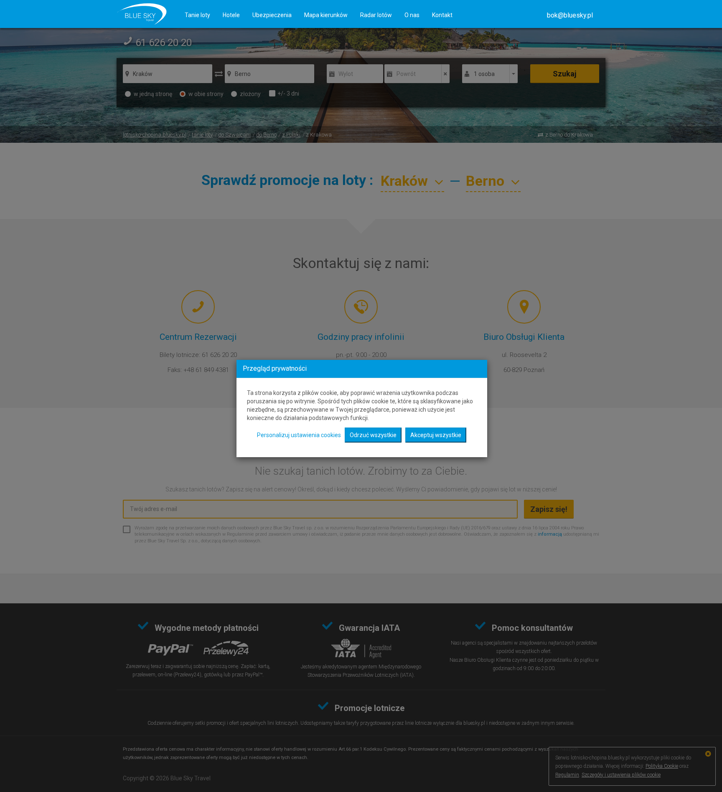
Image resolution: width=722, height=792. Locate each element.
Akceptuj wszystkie (435, 435)
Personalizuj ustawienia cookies (299, 435)
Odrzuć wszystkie (373, 435)
